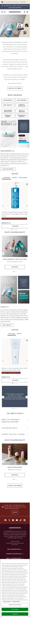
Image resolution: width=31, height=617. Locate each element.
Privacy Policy (6, 601)
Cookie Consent (15, 541)
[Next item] (27, 206)
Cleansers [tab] (6, 177)
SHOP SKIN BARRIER (8, 169)
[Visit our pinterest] (24, 520)
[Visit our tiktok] (21, 520)
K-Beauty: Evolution (21, 105)
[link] (24, 12)
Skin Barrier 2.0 (8, 100)
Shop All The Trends (15, 88)
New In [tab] (19, 333)
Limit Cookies (15, 609)
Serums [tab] (14, 177)
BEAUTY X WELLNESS (22, 111)
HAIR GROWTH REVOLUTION (8, 111)
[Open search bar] (4, 12)
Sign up (15, 512)
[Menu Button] (1, 12)
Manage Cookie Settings (15, 604)
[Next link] (27, 253)
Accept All (14, 614)
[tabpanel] (15, 205)
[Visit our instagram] (13, 520)
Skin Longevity (8, 105)
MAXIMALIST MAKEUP (8, 116)
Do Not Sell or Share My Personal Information (15, 544)
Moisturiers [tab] (23, 177)
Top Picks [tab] (11, 333)
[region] (15, 588)
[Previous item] (3, 206)
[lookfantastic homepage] (15, 12)
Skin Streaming (22, 100)
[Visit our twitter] (9, 520)
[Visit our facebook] (5, 520)
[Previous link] (3, 253)
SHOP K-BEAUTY (7, 325)
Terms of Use (16, 601)
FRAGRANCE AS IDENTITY (21, 116)
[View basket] (27, 12)
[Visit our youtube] (17, 520)
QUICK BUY (15, 226)
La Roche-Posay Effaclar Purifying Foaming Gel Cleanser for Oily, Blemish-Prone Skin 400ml (15, 214)
